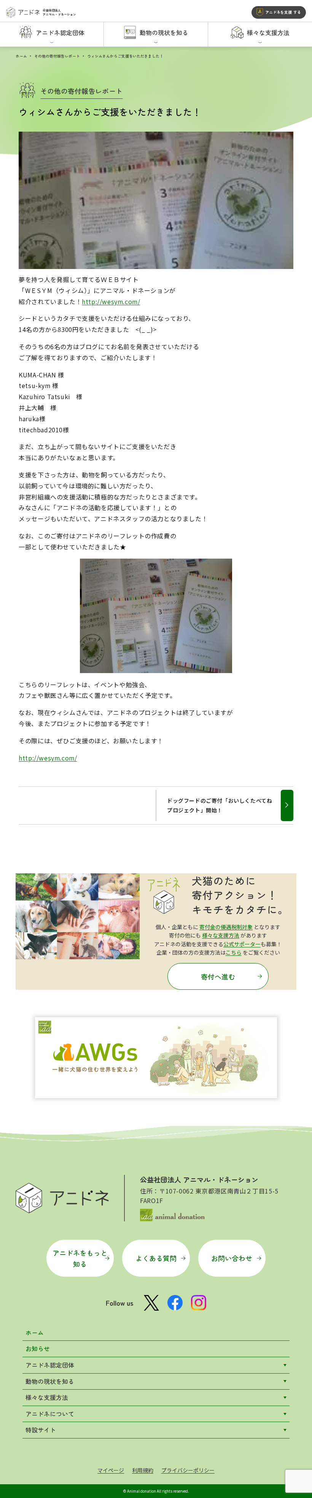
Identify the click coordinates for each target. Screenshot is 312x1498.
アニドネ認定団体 (49, 1364)
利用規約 (142, 1470)
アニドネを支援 (283, 12)
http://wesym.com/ (111, 301)
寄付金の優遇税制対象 (226, 927)
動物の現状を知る (49, 1381)
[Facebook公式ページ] (175, 1302)
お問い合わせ (231, 1258)
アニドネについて (49, 1413)
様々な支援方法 (220, 935)
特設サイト (40, 1429)
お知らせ (37, 1348)
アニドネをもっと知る (80, 1258)
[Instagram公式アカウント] (198, 1302)
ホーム (21, 56)
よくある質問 (156, 1258)
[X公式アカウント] (151, 1303)
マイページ (110, 1470)
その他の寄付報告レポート (57, 56)
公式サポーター (242, 944)
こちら (234, 952)
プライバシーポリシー (188, 1470)
